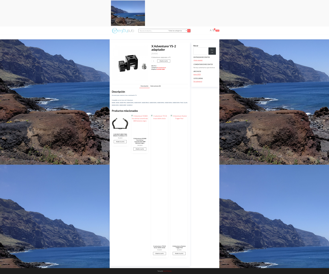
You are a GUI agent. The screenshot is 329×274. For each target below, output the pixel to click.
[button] (215, 30)
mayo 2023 (197, 74)
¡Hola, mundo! (198, 60)
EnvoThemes (167, 271)
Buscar (195, 46)
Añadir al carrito (164, 61)
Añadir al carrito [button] (120, 141)
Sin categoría (197, 81)
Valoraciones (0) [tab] (155, 86)
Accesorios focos (161, 67)
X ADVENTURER (160, 69)
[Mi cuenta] (211, 30)
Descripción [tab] (144, 86)
